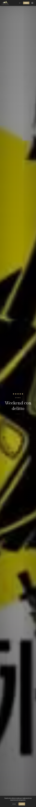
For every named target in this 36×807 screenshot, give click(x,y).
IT (19, 3)
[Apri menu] (32, 3)
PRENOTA (26, 2)
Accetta (22, 804)
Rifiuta (14, 804)
